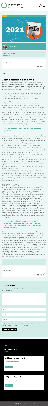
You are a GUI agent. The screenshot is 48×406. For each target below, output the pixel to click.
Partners (6, 351)
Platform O (21, 403)
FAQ (5, 345)
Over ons (6, 353)
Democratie (42, 16)
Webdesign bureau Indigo (31, 403)
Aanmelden (9, 367)
